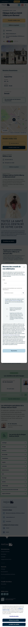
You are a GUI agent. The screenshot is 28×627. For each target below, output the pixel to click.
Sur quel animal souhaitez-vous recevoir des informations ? (12, 289)
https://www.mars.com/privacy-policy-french (11, 335)
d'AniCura (7, 300)
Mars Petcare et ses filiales (16, 300)
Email (4, 279)
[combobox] (14, 293)
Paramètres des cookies (14, 616)
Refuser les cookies (14, 620)
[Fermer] (24, 267)
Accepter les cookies (14, 624)
